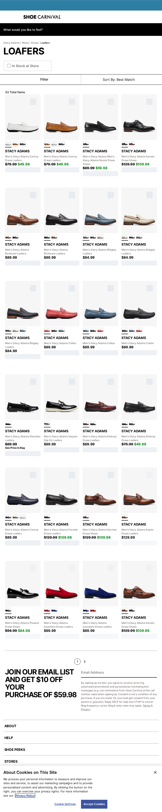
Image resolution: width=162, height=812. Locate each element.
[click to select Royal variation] (54, 610)
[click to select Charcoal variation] (93, 237)
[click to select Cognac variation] (132, 144)
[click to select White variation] (8, 144)
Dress (34, 42)
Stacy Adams (11, 42)
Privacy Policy (25, 795)
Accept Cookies (94, 804)
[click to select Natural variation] (100, 237)
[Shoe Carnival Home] (42, 17)
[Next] (155, 661)
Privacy (85, 709)
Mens (25, 42)
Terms (146, 705)
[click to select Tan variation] (15, 144)
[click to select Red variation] (47, 330)
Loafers (45, 42)
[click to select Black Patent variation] (8, 423)
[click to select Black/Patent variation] (47, 423)
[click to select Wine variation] (86, 423)
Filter (44, 79)
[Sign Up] (152, 672)
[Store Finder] (16, 16)
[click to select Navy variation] (22, 144)
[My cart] (156, 16)
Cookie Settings (65, 804)
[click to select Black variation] (86, 144)
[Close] (155, 772)
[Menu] (6, 17)
